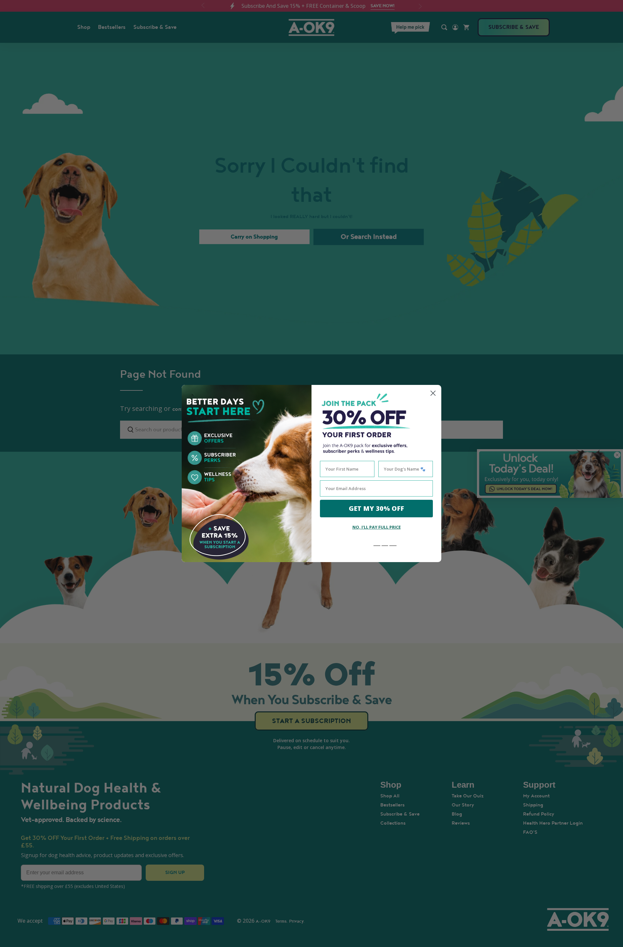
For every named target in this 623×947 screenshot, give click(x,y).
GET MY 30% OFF (376, 508)
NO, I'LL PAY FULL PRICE (376, 527)
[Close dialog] (433, 393)
